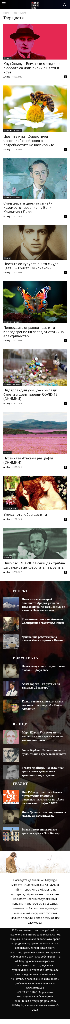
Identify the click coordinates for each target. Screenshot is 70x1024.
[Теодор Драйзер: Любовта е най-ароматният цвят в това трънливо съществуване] (11, 772)
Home (6, 12)
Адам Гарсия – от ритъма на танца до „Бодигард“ (41, 685)
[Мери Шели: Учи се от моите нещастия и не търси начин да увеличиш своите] (11, 737)
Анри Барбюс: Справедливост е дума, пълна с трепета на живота (44, 752)
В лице (7, 58)
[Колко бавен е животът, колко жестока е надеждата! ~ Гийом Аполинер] (11, 706)
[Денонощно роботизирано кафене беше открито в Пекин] (11, 641)
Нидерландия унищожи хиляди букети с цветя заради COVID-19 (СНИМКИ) (30, 394)
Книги (7, 258)
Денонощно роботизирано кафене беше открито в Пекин (42, 638)
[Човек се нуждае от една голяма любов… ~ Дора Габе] (11, 671)
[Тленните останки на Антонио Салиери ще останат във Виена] (11, 624)
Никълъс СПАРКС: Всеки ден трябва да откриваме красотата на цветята (34, 565)
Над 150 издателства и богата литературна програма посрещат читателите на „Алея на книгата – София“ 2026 (43, 798)
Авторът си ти (10, 509)
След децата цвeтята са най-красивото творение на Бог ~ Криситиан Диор (27, 207)
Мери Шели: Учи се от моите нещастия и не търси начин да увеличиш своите (42, 736)
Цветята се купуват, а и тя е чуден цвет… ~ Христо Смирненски (31, 266)
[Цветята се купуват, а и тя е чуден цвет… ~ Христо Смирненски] (35, 242)
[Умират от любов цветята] (35, 493)
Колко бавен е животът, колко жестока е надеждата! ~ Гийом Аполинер (42, 705)
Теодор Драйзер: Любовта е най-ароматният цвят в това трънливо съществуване (43, 771)
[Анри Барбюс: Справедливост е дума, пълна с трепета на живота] (11, 755)
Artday (6, 76)
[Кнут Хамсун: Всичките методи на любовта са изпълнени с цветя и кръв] (35, 42)
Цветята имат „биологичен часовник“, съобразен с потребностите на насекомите (28, 140)
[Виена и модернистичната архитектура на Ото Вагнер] (11, 834)
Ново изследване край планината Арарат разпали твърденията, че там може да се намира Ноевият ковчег (43, 605)
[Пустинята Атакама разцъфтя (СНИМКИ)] (35, 433)
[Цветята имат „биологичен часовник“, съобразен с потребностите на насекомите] (35, 108)
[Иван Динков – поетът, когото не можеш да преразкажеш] (11, 817)
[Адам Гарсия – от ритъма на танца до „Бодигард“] (11, 688)
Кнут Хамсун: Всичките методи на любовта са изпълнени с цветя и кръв (31, 68)
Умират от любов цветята (25, 515)
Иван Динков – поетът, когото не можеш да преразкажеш (44, 814)
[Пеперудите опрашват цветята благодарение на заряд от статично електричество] (35, 302)
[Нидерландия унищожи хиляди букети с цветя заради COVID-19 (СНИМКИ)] (35, 367)
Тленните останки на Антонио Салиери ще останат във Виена (43, 621)
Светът (7, 452)
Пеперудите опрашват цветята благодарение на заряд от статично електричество (33, 332)
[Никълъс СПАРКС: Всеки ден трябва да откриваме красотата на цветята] (35, 543)
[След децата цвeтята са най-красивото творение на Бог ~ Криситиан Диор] (35, 178)
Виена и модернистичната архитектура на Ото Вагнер (40, 831)
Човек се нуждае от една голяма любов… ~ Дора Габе (43, 668)
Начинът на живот (12, 131)
